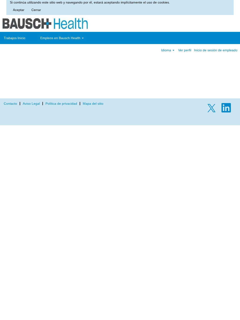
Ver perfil (184, 50)
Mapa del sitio (93, 103)
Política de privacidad (61, 103)
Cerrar (36, 10)
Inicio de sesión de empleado (215, 50)
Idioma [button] (166, 50)
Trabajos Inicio (14, 38)
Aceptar (18, 10)
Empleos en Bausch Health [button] (60, 38)
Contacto (10, 103)
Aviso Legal (31, 103)
